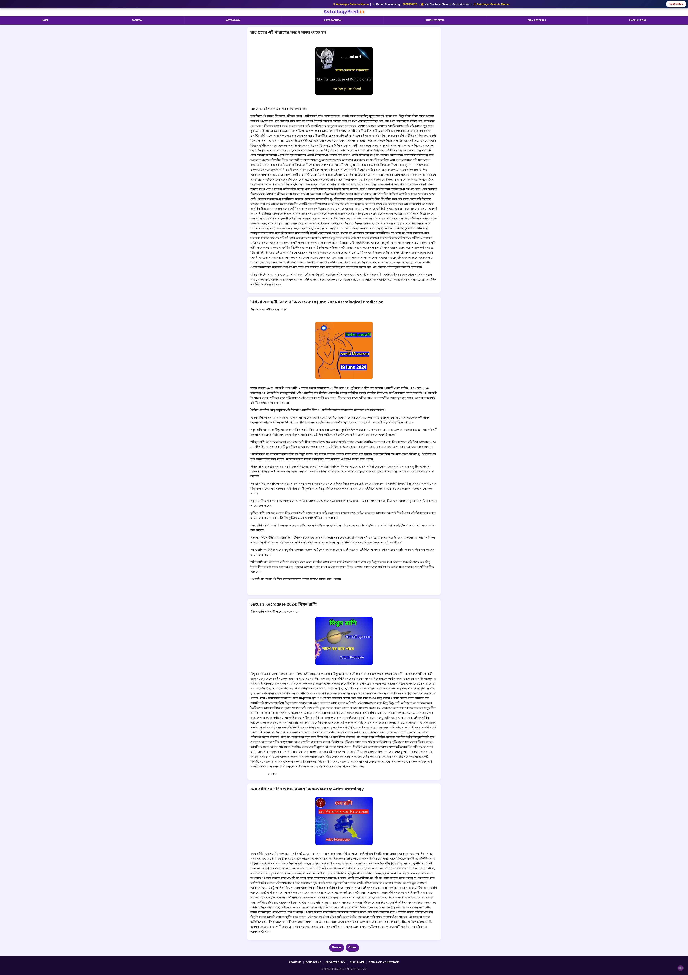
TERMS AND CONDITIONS (384, 962)
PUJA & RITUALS (537, 20)
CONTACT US (313, 962)
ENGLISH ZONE (637, 20)
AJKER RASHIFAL (333, 20)
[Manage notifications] (680, 968)
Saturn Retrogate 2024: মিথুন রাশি (283, 604)
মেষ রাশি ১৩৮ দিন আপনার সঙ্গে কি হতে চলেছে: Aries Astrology (307, 789)
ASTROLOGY (233, 20)
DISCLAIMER (357, 962)
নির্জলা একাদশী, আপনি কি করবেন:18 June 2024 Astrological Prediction (317, 302)
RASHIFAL (137, 20)
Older (352, 948)
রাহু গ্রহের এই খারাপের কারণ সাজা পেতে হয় (288, 32)
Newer (336, 948)
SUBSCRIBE (676, 4)
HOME (45, 20)
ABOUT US (295, 962)
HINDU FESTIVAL (435, 20)
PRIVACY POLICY (335, 962)
